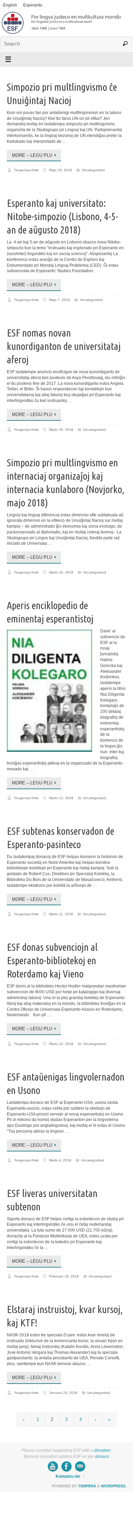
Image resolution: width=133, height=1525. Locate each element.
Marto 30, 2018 (61, 429)
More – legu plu (32, 155)
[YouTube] (53, 1466)
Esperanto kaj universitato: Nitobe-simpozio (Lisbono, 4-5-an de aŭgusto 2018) (62, 216)
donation (102, 1450)
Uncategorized (93, 170)
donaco (102, 1456)
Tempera (87, 1486)
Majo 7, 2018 (59, 300)
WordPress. (113, 1486)
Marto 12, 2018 (61, 798)
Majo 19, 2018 (60, 170)
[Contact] (80, 1466)
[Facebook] (66, 1466)
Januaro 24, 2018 (63, 1393)
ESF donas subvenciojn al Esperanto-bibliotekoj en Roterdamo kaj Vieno (52, 960)
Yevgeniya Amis (26, 170)
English (10, 5)
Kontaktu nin (68, 1476)
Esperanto (32, 5)
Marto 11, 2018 (61, 914)
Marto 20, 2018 (61, 572)
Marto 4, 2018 (60, 1160)
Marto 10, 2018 (61, 1044)
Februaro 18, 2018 (64, 1276)
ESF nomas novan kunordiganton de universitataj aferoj (64, 346)
